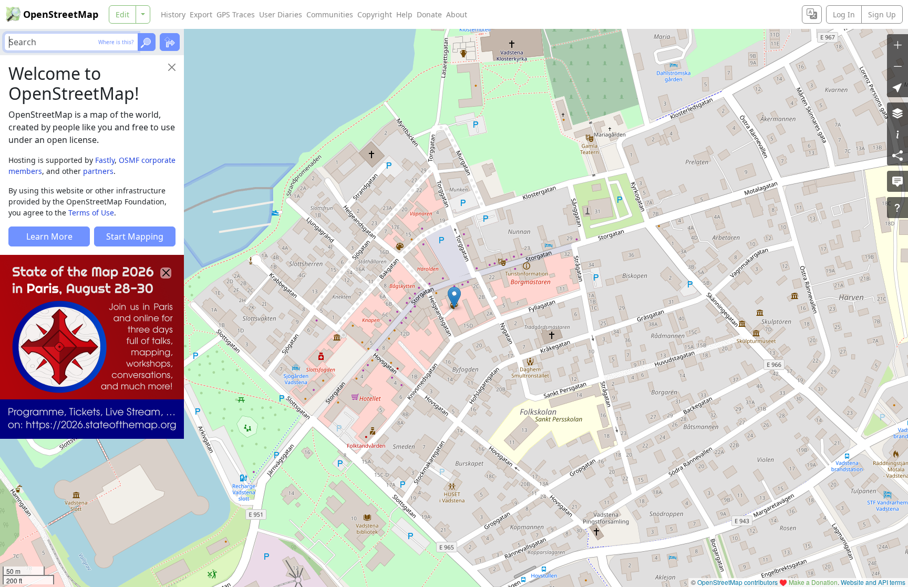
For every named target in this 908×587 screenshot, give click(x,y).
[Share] (897, 155)
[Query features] (897, 207)
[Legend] (897, 134)
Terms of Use (91, 213)
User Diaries (280, 14)
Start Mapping (134, 236)
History (173, 14)
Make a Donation (813, 582)
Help (404, 14)
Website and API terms (873, 582)
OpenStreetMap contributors (737, 582)
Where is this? (115, 42)
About (456, 14)
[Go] (147, 42)
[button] (454, 297)
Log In (844, 14)
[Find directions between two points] (170, 42)
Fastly (105, 160)
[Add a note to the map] (897, 181)
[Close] (172, 67)
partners (98, 171)
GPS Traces (235, 14)
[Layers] (897, 112)
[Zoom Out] (897, 65)
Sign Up (882, 14)
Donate (429, 14)
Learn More (49, 236)
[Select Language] (812, 14)
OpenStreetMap (60, 14)
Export (201, 14)
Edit (122, 14)
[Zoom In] (897, 44)
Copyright (374, 14)
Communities (329, 14)
